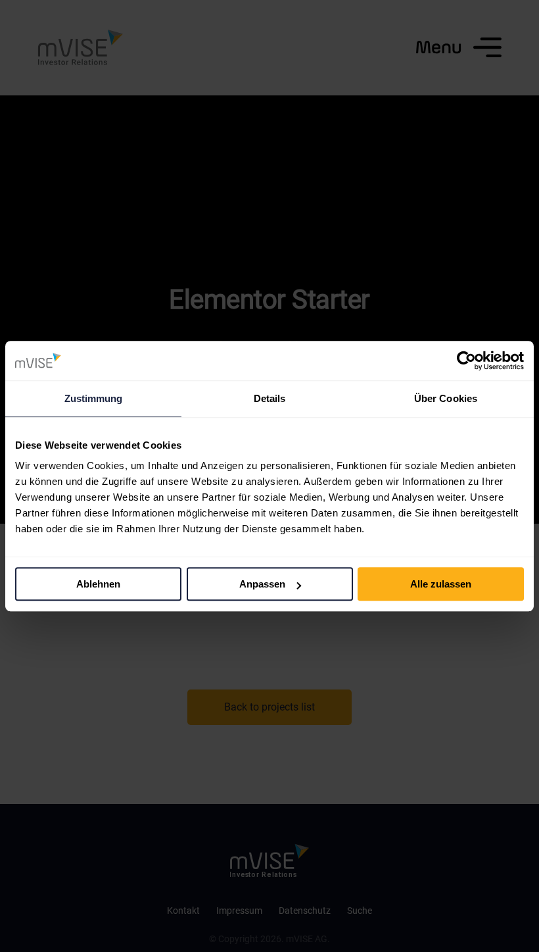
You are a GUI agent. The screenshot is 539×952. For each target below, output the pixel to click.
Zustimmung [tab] (93, 398)
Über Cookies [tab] (445, 398)
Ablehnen (98, 583)
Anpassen (262, 583)
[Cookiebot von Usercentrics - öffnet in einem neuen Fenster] (466, 360)
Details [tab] (270, 398)
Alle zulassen (440, 583)
